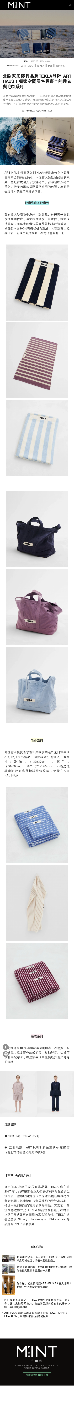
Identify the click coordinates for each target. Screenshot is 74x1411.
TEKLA (40, 65)
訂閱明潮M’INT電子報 (37, 1374)
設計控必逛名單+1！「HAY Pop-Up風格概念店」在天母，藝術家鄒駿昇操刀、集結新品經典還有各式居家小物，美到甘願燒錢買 (37, 1303)
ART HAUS (27, 65)
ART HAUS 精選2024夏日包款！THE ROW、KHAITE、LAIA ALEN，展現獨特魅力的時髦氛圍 (37, 1314)
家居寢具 (60, 65)
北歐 (50, 65)
